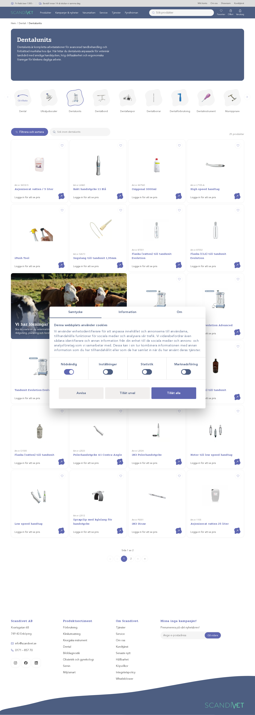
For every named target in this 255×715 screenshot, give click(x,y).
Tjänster (116, 12)
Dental (22, 23)
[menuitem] (45, 13)
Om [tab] (179, 312)
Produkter (45, 12)
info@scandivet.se (25, 643)
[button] (247, 97)
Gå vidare (212, 635)
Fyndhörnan (131, 12)
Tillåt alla (173, 393)
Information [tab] (127, 312)
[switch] (108, 372)
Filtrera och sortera (31, 132)
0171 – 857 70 (24, 650)
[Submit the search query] (53, 132)
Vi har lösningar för (40, 324)
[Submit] (152, 12)
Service (104, 12)
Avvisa (81, 393)
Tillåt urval (127, 393)
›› (145, 558)
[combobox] (181, 12)
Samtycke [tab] (75, 312)
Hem (13, 23)
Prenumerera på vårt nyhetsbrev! (179, 627)
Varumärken (89, 12)
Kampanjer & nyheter (66, 12)
